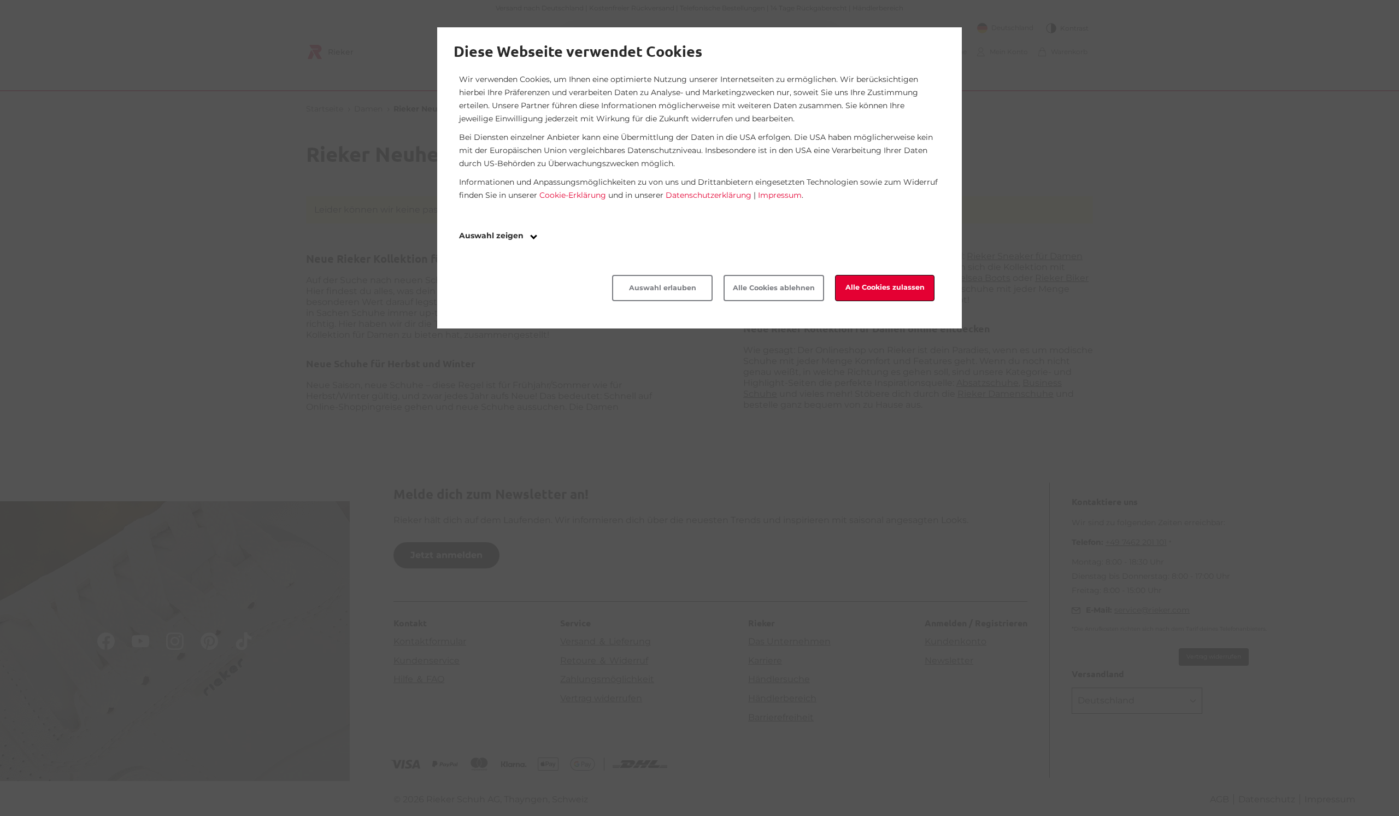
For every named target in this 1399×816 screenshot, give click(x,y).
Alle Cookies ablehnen (774, 288)
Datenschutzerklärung (708, 195)
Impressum (780, 195)
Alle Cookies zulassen (885, 287)
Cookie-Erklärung (572, 195)
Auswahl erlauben (662, 288)
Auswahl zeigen (492, 235)
